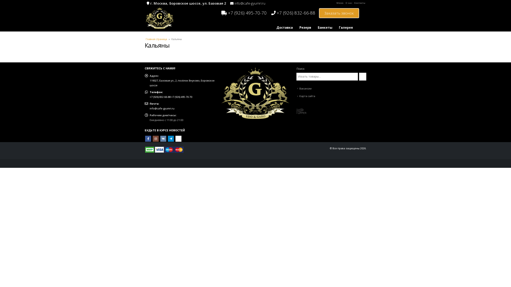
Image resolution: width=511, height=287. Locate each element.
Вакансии (305, 88)
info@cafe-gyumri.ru (250, 3)
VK (163, 139)
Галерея (346, 27)
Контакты (359, 2)
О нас (349, 2)
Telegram (171, 139)
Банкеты (325, 27)
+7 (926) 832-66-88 (296, 13)
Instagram (156, 139)
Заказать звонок (339, 13)
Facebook (148, 139)
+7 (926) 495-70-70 (247, 13)
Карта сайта (307, 96)
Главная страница (156, 39)
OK (178, 139)
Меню (340, 2)
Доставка (284, 27)
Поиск (300, 69)
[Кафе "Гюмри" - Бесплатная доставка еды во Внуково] (160, 17)
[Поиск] (362, 76)
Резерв (305, 27)
